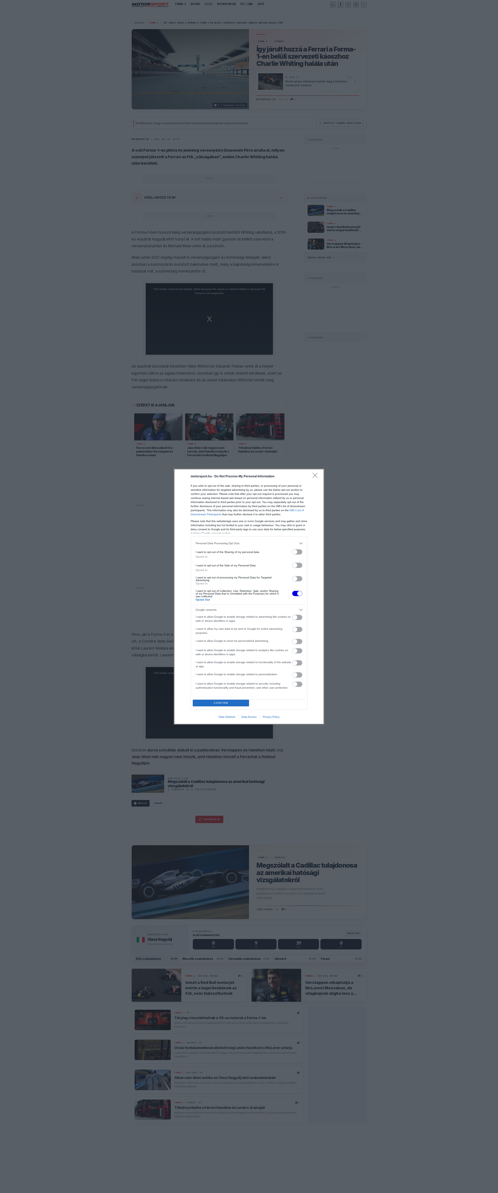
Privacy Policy (271, 716)
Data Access (249, 716)
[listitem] (249, 543)
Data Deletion (227, 716)
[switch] (297, 552)
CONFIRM (221, 702)
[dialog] (249, 596)
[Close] (316, 476)
